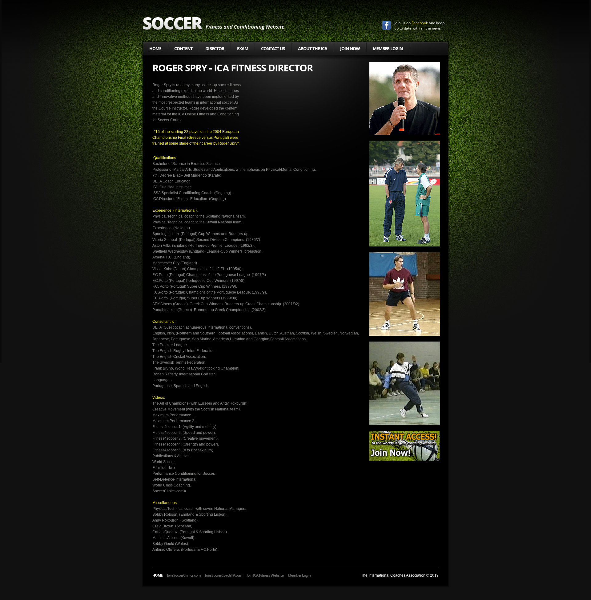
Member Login (299, 575)
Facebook (420, 23)
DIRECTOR (214, 48)
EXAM (242, 48)
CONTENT (183, 48)
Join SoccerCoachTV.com (223, 575)
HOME (155, 48)
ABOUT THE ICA (312, 48)
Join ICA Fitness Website (265, 575)
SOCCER (173, 23)
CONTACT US (273, 48)
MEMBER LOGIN (388, 48)
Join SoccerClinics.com (184, 575)
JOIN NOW (350, 48)
